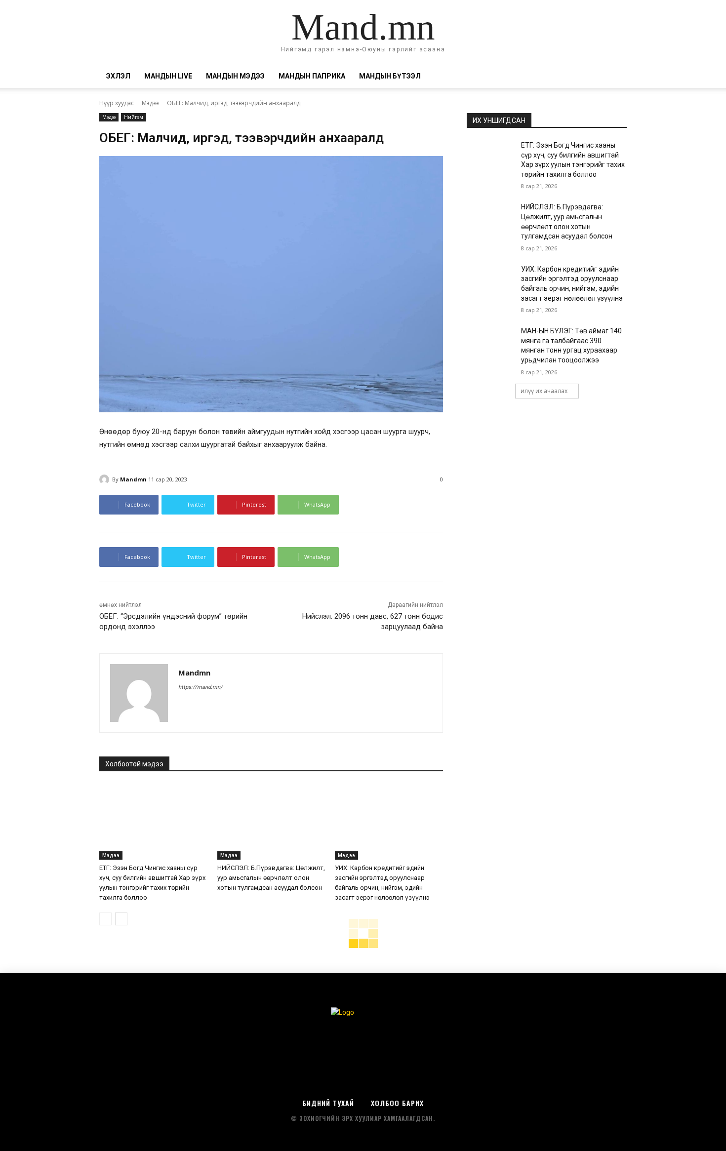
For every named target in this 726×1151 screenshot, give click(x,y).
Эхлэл (118, 76)
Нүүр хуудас (116, 103)
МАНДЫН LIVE (168, 76)
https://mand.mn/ (200, 687)
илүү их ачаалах (544, 391)
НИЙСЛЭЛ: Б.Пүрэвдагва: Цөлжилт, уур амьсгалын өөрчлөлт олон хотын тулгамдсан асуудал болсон (271, 877)
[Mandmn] (105, 479)
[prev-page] (105, 919)
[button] (615, 76)
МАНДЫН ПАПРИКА (312, 76)
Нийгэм (133, 117)
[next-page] (121, 919)
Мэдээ (150, 103)
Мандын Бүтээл (390, 76)
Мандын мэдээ (235, 76)
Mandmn (133, 479)
